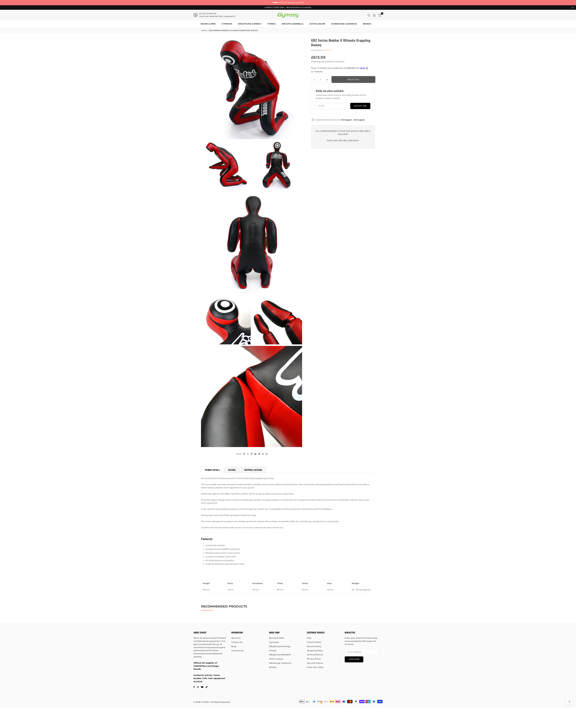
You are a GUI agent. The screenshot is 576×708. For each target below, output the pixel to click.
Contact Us (236, 642)
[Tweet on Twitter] (248, 453)
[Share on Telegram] (259, 453)
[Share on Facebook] (244, 453)
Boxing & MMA (208, 24)
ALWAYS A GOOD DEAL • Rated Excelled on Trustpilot (288, 7)
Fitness (271, 24)
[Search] (369, 15)
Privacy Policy (314, 659)
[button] (379, 15)
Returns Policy (314, 646)
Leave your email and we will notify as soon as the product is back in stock (341, 96)
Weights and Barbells (280, 654)
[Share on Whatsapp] (263, 453)
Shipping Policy (315, 650)
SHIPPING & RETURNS (253, 469)
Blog (233, 646)
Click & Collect (314, 642)
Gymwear (227, 24)
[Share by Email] (267, 453)
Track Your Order (315, 667)
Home (204, 30)
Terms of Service (315, 654)
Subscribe (354, 659)
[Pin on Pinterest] (252, 453)
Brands (367, 24)
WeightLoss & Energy (249, 24)
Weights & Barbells (292, 24)
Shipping (316, 61)
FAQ (309, 638)
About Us (235, 638)
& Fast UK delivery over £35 (287, 2)
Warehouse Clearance (344, 24)
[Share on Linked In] (255, 453)
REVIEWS (232, 469)
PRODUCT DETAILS (212, 469)
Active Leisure (317, 24)
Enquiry (318, 71)
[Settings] (374, 15)
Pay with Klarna (315, 663)
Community (237, 650)
